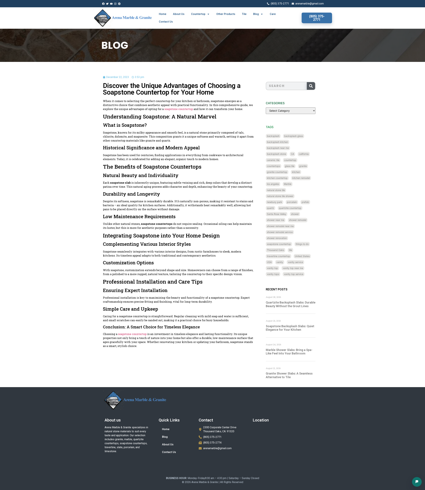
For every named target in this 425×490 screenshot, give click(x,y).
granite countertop (277, 172)
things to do (302, 244)
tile (290, 250)
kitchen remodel (301, 178)
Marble (287, 184)
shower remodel (297, 220)
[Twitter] (107, 4)
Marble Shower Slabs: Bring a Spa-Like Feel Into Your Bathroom (289, 351)
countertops (273, 166)
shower (295, 214)
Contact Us (166, 21)
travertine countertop (278, 256)
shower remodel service (280, 232)
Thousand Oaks (275, 250)
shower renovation (277, 238)
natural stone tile (276, 190)
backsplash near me (278, 148)
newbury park (274, 202)
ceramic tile (273, 160)
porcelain (292, 202)
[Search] (311, 86)
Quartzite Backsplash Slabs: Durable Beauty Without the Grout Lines (290, 304)
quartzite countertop (290, 208)
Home (162, 14)
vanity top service (293, 274)
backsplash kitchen (277, 142)
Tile (244, 14)
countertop (290, 160)
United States (302, 256)
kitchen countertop (277, 178)
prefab (305, 202)
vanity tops (273, 274)
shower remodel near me (280, 226)
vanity (279, 262)
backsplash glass (293, 136)
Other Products (225, 14)
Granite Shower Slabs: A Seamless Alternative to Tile (289, 375)
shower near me (275, 220)
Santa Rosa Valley (276, 214)
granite (303, 166)
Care (273, 14)
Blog (256, 14)
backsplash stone (276, 153)
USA (269, 262)
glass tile (289, 166)
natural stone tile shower (280, 196)
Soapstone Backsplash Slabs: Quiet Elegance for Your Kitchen (290, 328)
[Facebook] (103, 4)
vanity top (272, 268)
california (304, 153)
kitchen (296, 172)
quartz (270, 208)
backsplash (273, 136)
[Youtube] (111, 4)
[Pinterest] (119, 4)
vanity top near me (293, 268)
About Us (178, 14)
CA (292, 153)
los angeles (273, 184)
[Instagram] (115, 4)
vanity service (295, 262)
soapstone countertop (178, 109)
